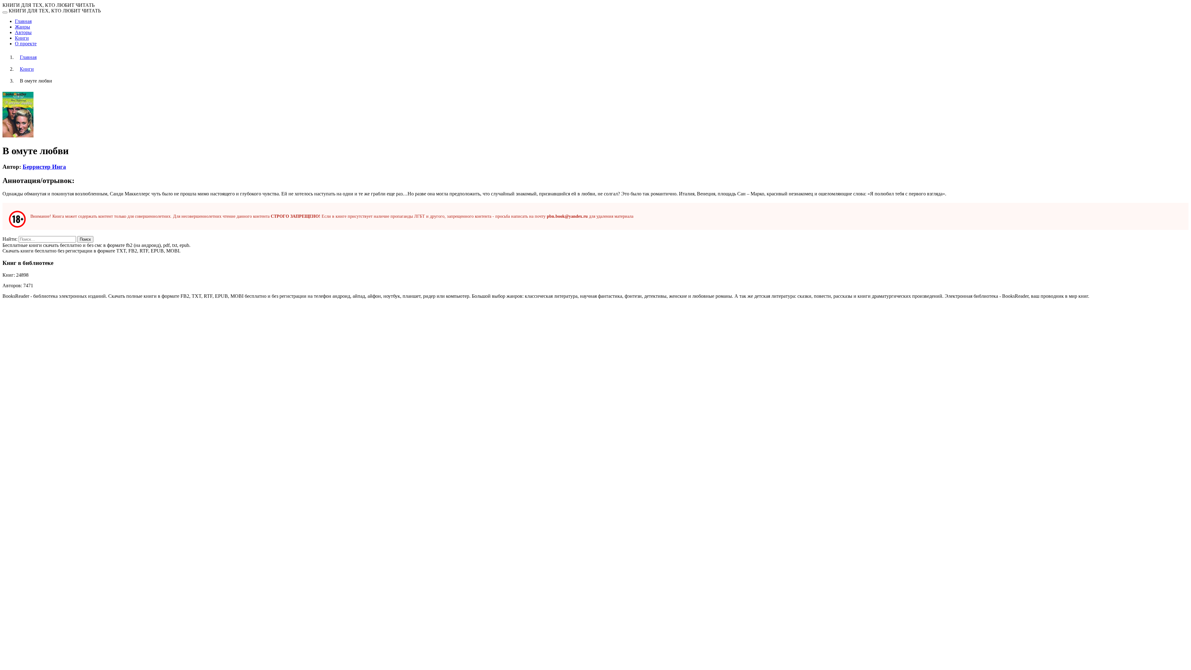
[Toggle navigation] (4, 12)
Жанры (22, 26)
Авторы (23, 32)
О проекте (26, 43)
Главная (23, 21)
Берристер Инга (44, 166)
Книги (22, 38)
